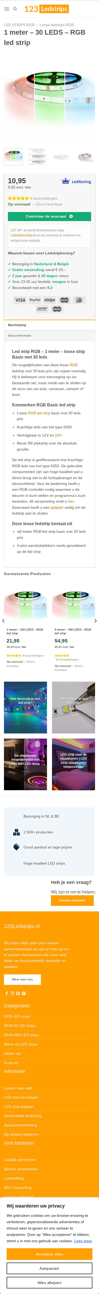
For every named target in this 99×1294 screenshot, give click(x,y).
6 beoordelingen (44, 198)
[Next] (86, 97)
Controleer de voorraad (46, 216)
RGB (73, 365)
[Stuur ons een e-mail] (18, 994)
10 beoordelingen (67, 659)
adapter (57, 507)
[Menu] (7, 9)
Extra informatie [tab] (19, 335)
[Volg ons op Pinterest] (24, 994)
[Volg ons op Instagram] (12, 994)
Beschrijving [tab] (17, 325)
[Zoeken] (15, 8)
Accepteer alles (49, 1254)
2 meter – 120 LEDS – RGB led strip (25, 631)
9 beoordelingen (32, 655)
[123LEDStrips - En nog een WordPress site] (52, 9)
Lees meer (83, 1241)
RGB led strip (39, 413)
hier (71, 501)
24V (58, 435)
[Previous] (12, 97)
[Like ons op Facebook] (7, 994)
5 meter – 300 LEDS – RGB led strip (73, 631)
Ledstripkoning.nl (23, 235)
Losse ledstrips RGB (57, 25)
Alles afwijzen (49, 1283)
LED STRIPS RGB (19, 25)
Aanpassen (49, 1268)
